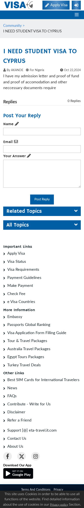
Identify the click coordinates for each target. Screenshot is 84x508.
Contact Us (16, 439)
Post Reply (42, 199)
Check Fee (16, 294)
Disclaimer (16, 412)
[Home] (18, 4)
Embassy (14, 317)
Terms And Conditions (35, 489)
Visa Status (16, 262)
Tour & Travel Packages (27, 341)
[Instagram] (35, 456)
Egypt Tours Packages (25, 357)
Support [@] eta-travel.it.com (32, 430)
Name (9, 124)
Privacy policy (59, 504)
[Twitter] (21, 456)
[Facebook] (7, 456)
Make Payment (20, 286)
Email (8, 142)
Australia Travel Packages (28, 349)
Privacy (58, 489)
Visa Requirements (23, 270)
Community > (14, 25)
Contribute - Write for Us (29, 404)
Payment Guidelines (24, 278)
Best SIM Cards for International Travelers (43, 380)
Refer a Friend (19, 420)
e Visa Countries (21, 302)
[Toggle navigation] (77, 15)
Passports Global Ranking (28, 325)
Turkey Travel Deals (24, 365)
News (12, 388)
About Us (15, 447)
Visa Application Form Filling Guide (36, 333)
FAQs (12, 396)
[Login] (76, 5)
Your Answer (15, 156)
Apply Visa (16, 254)
